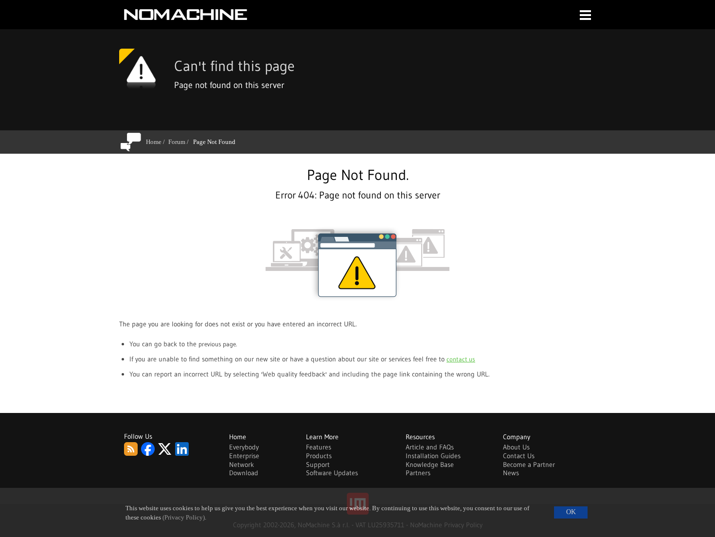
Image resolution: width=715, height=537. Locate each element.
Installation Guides (433, 455)
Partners (418, 472)
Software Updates (332, 472)
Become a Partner (529, 464)
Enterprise (244, 455)
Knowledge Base (430, 464)
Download (243, 472)
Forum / (180, 141)
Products (319, 455)
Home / (157, 141)
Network (241, 464)
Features (318, 447)
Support (318, 464)
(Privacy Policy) (183, 517)
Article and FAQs (430, 447)
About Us (516, 447)
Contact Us (519, 455)
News (511, 472)
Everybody (244, 447)
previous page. (217, 344)
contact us (461, 359)
